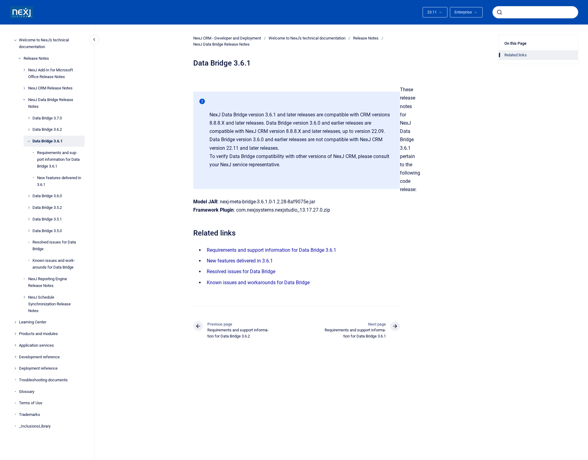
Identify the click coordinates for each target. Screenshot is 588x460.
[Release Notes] (19, 58)
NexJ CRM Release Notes (50, 88)
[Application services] (15, 345)
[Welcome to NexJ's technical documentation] (15, 40)
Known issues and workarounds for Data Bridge (53, 264)
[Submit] (499, 12)
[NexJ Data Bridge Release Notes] (24, 99)
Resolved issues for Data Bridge (54, 245)
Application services (36, 345)
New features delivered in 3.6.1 (59, 181)
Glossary (26, 391)
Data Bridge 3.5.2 (47, 207)
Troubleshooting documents (43, 380)
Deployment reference (38, 368)
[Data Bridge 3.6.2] (28, 129)
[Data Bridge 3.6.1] (28, 141)
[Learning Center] (15, 322)
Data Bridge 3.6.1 (47, 141)
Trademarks (29, 414)
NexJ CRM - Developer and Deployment (227, 38)
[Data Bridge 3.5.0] (28, 230)
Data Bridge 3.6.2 (47, 129)
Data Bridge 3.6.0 (47, 196)
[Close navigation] (94, 39)
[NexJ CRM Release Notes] (24, 88)
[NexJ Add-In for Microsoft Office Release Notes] (24, 69)
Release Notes (36, 58)
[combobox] (535, 12)
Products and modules (38, 333)
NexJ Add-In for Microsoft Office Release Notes (50, 73)
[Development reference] (15, 356)
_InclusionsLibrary (35, 426)
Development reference (39, 356)
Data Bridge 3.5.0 (47, 230)
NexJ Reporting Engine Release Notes (47, 282)
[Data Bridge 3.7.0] (28, 117)
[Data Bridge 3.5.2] (28, 207)
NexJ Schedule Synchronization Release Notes (49, 304)
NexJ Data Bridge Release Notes (50, 103)
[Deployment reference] (15, 368)
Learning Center (32, 322)
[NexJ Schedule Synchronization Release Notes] (24, 297)
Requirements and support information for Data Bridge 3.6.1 (58, 159)
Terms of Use (30, 403)
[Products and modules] (15, 333)
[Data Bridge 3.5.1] (28, 219)
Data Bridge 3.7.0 (47, 118)
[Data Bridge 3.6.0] (28, 196)
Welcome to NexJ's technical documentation (44, 43)
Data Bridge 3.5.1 (47, 219)
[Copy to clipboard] (190, 232)
